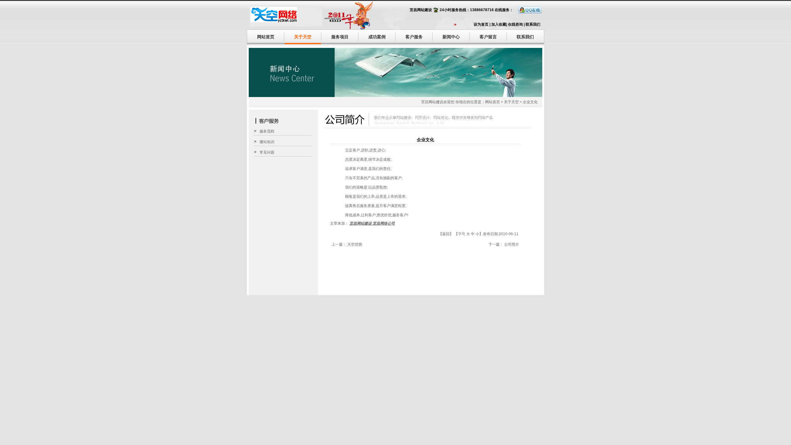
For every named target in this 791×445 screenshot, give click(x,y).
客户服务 (414, 36)
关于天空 (302, 36)
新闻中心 (451, 36)
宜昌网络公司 (384, 223)
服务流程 (267, 131)
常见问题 (267, 152)
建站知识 (267, 142)
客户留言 (488, 36)
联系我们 (533, 24)
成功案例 (377, 36)
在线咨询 (515, 24)
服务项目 (340, 36)
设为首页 (481, 24)
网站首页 (265, 36)
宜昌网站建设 (421, 10)
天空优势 (354, 244)
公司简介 (511, 244)
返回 (446, 234)
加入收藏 (498, 24)
